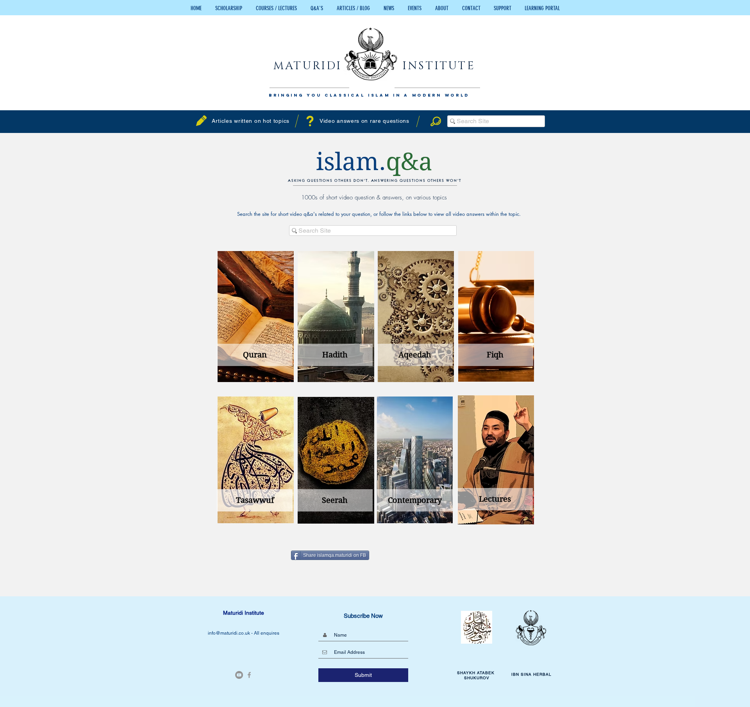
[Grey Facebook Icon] (249, 675)
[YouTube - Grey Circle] (239, 675)
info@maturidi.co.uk (229, 633)
